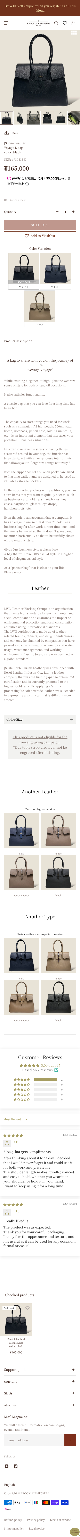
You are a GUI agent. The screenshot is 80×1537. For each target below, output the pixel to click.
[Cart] (73, 23)
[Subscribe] (70, 1440)
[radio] (23, 271)
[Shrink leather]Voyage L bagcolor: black (16, 1342)
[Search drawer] (56, 23)
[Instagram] (6, 1466)
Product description (18, 341)
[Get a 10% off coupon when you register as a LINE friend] (40, 8)
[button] (22, 1079)
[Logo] (38, 23)
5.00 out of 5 (51, 1065)
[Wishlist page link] (65, 23)
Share (15, 133)
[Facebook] (15, 1466)
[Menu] (6, 23)
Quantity (10, 211)
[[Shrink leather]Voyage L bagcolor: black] (16, 1319)
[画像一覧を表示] (74, 31)
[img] (13, 1135)
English (9, 1485)
